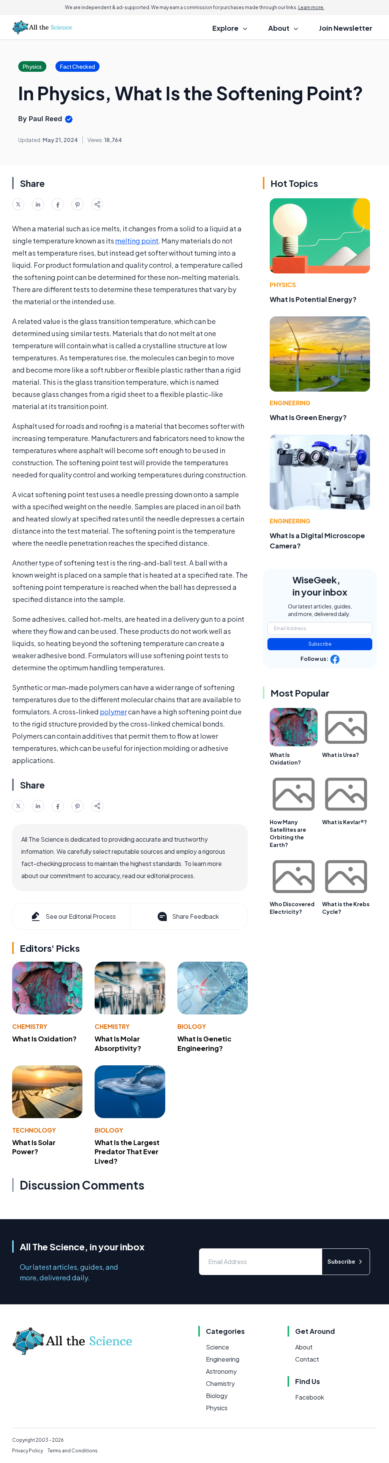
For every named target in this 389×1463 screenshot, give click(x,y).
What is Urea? (340, 754)
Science (217, 1347)
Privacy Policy (27, 1451)
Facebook (309, 1397)
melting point (136, 240)
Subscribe (320, 644)
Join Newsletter (345, 28)
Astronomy (221, 1371)
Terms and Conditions (72, 1451)
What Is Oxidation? (44, 1038)
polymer (113, 711)
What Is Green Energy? (308, 417)
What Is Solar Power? (33, 1147)
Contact (307, 1359)
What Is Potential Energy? (313, 299)
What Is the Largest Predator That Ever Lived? (127, 1152)
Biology (191, 1026)
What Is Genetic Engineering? (204, 1043)
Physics (283, 285)
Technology (34, 1130)
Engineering (290, 403)
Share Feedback (195, 916)
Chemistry (29, 1026)
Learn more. (311, 7)
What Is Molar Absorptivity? (118, 1043)
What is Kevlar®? (344, 821)
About (304, 1347)
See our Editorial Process (81, 916)
